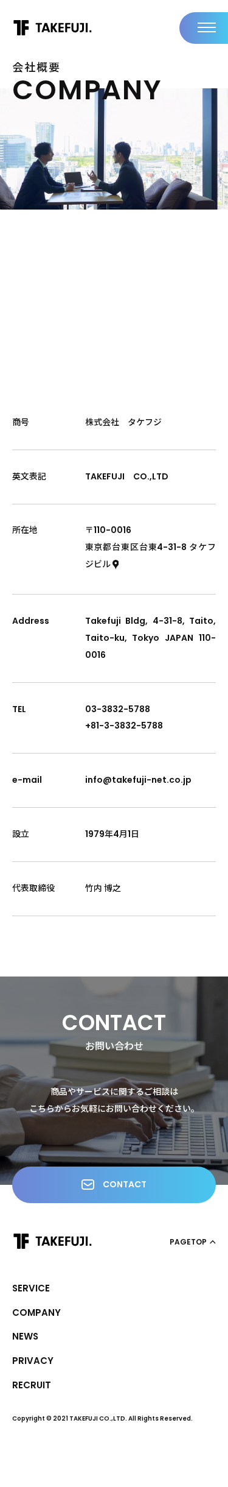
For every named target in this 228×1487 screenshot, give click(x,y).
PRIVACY (33, 1360)
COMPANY (36, 1312)
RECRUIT (31, 1385)
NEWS (25, 1336)
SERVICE (31, 1288)
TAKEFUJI (52, 27)
